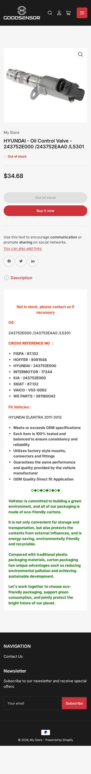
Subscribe (74, 703)
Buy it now (45, 211)
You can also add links (23, 248)
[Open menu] (82, 13)
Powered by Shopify (59, 740)
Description (21, 277)
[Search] (50, 13)
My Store (11, 132)
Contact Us (13, 656)
